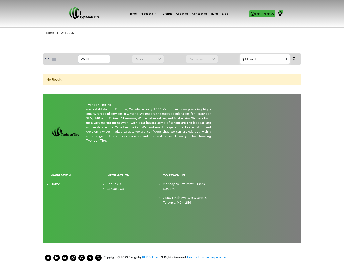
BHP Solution (151, 257)
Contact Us (199, 13)
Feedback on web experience (206, 257)
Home (133, 13)
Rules (214, 13)
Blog (225, 13)
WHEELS (67, 33)
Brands (167, 13)
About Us (182, 13)
